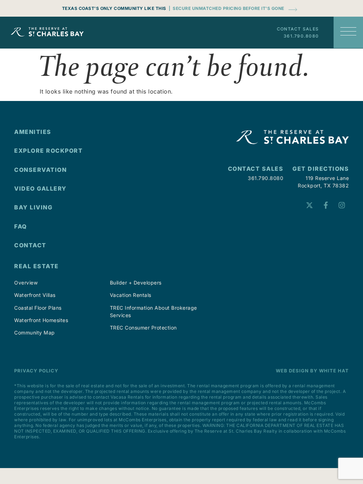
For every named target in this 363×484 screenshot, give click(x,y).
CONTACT (30, 245)
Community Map (34, 333)
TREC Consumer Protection (143, 328)
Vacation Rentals (130, 295)
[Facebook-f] (326, 205)
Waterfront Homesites (41, 320)
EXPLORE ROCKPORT (48, 150)
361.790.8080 (301, 36)
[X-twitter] (309, 205)
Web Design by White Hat (312, 370)
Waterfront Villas (35, 295)
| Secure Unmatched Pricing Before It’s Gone (226, 8)
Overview (26, 283)
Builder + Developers (136, 283)
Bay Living (33, 207)
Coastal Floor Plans (38, 308)
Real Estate (36, 266)
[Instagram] (342, 205)
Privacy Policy (36, 370)
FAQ (20, 226)
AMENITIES (32, 131)
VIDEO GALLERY (40, 188)
